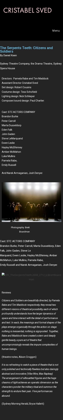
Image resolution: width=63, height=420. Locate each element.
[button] (5, 277)
